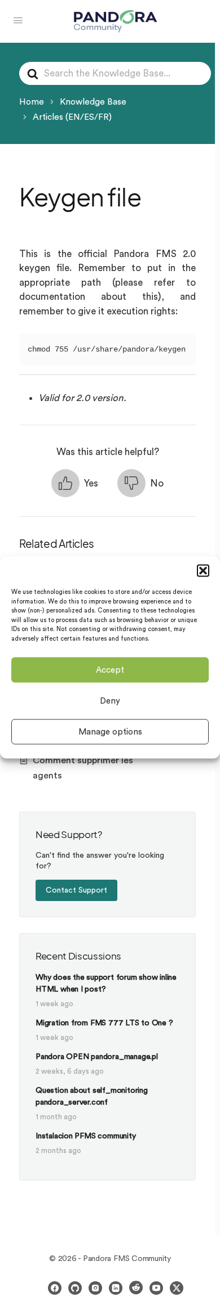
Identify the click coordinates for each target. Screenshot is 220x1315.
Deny (110, 700)
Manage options (110, 731)
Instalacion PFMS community (86, 1136)
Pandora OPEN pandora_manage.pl (97, 1057)
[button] (203, 571)
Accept (110, 669)
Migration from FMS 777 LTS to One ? (104, 1023)
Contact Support (76, 890)
